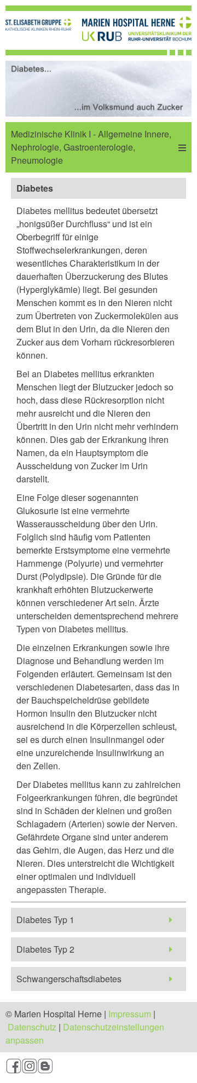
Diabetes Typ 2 (45, 949)
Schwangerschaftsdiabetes (68, 978)
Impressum (129, 1013)
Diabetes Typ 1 (45, 919)
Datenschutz (32, 1027)
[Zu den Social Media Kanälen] (98, 1068)
